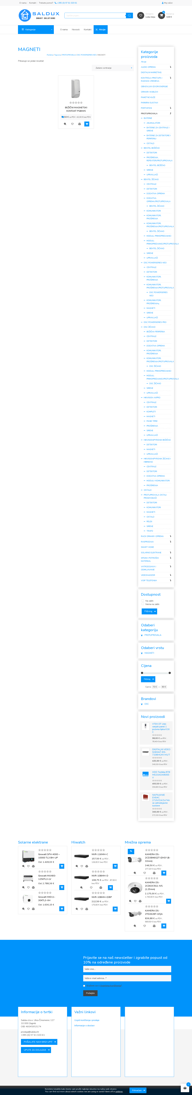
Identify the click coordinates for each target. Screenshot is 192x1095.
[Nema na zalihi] (143, 604)
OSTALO (150, 143)
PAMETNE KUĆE (148, 97)
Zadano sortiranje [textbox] (103, 68)
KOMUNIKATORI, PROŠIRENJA (154, 217)
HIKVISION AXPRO (152, 397)
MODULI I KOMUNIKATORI (158, 480)
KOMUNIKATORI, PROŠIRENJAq (154, 302)
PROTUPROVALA (69, 55)
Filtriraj (148, 611)
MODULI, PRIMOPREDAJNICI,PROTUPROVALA (159, 242)
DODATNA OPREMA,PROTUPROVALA (158, 200)
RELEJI (149, 521)
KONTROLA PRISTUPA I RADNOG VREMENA (151, 79)
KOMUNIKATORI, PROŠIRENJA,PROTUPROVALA (159, 225)
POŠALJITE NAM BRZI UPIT (38, 1041)
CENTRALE (151, 184)
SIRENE (150, 170)
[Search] (129, 15)
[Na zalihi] (143, 600)
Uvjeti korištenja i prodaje (86, 1020)
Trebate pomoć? (58, 3)
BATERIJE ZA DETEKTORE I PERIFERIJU (159, 137)
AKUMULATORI (153, 123)
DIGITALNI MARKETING (151, 72)
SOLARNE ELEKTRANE (151, 552)
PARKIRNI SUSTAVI (149, 102)
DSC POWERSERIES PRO (155, 322)
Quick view (65, 124)
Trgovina (57, 55)
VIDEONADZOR (148, 575)
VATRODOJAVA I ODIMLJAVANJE (148, 568)
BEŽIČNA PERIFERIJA (156, 331)
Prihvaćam (137, 1090)
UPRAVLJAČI (152, 174)
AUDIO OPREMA (148, 67)
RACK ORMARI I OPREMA (152, 536)
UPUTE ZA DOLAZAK (35, 1049)
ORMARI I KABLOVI (149, 92)
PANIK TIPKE (152, 421)
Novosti (76, 29)
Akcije (102, 29)
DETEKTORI (152, 152)
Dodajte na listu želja (72, 124)
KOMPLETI (151, 411)
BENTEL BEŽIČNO (152, 148)
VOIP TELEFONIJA (149, 580)
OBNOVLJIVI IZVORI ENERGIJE (154, 86)
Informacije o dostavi (84, 1025)
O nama (22, 3)
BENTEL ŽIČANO (151, 179)
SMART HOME (147, 547)
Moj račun (168, 3)
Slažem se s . (104, 985)
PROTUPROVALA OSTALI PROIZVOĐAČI (155, 496)
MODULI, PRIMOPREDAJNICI (159, 236)
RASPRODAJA (147, 541)
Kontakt (32, 3)
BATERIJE (148, 118)
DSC (146, 704)
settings (119, 1091)
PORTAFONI (146, 108)
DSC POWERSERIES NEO (86, 55)
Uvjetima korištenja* (111, 985)
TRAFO (150, 531)
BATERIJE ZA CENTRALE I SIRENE (158, 129)
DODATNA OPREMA (156, 193)
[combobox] (113, 68)
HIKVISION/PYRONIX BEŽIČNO (157, 440)
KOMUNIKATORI (154, 211)
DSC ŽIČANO (149, 327)
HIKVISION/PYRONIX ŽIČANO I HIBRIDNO (157, 460)
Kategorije (30, 29)
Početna (50, 55)
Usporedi (79, 124)
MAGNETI (151, 308)
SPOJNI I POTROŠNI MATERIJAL (150, 559)
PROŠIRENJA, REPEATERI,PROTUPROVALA (159, 159)
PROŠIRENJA (152, 426)
